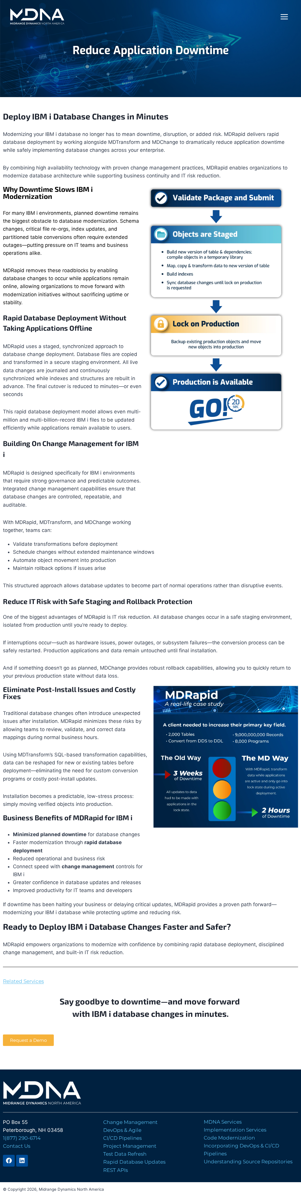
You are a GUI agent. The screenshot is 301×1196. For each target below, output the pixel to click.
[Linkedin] (22, 1161)
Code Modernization (229, 1138)
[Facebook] (9, 1161)
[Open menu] (284, 17)
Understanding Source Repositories (248, 1162)
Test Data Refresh (124, 1154)
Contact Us (16, 1146)
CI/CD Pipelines (122, 1138)
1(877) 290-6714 (22, 1138)
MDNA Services (223, 1122)
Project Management (129, 1146)
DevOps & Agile (122, 1130)
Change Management (130, 1122)
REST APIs (115, 1170)
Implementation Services (235, 1130)
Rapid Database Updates (134, 1162)
